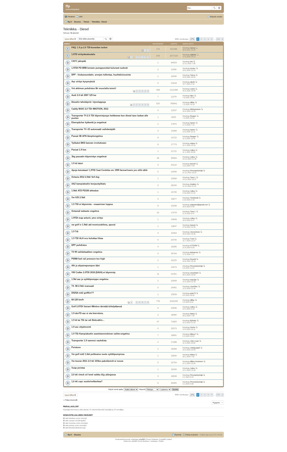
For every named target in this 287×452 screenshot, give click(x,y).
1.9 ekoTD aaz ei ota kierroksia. (87, 313)
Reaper (193, 116)
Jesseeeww (195, 232)
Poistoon (76, 347)
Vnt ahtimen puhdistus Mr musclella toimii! (93, 88)
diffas (192, 102)
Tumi (192, 239)
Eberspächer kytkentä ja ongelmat (88, 122)
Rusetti (193, 259)
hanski (192, 225)
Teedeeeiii (194, 198)
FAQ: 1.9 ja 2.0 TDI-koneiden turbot (89, 47)
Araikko (193, 184)
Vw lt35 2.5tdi (78, 197)
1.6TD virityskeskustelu (83, 54)
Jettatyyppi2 (195, 348)
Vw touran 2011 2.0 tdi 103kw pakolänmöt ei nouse (97, 361)
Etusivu (77, 435)
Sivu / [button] (192, 39)
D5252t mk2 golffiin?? (82, 293)
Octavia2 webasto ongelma (85, 211)
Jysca (192, 48)
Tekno (192, 75)
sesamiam (194, 273)
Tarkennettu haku (219, 8)
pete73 (193, 293)
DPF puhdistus (79, 245)
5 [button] (211, 39)
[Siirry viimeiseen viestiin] (196, 48)
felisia (192, 314)
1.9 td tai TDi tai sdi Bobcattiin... (87, 320)
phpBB (141, 439)
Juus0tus (194, 286)
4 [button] (208, 39)
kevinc (192, 68)
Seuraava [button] (222, 39)
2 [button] (201, 39)
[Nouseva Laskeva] (165, 389)
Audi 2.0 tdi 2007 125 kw (83, 95)
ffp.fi (70, 435)
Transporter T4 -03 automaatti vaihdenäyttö (93, 129)
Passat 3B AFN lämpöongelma (87, 136)
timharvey (194, 252)
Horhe (192, 327)
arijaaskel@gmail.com (199, 205)
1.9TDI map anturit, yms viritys (87, 218)
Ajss (192, 96)
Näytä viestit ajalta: (116, 389)
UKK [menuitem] (81, 17)
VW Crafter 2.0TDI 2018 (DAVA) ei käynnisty (93, 272)
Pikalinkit (71, 17)
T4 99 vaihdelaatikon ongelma (86, 252)
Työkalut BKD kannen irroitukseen (88, 143)
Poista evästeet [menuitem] (191, 435)
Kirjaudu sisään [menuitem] (216, 17)
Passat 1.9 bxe (78, 149)
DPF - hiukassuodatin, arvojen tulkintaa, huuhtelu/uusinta (101, 74)
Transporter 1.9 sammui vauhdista (88, 340)
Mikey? (193, 334)
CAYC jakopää (78, 61)
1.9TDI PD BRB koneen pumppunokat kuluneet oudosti (99, 68)
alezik (192, 82)
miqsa (192, 143)
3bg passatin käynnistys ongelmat (88, 156)
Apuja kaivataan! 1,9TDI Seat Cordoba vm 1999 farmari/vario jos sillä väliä (109, 170)
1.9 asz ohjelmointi (81, 327)
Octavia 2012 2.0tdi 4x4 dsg (85, 177)
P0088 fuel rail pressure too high (88, 259)
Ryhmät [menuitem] (178, 435)
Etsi (214, 8)
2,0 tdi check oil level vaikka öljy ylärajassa (93, 374)
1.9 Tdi (74, 231)
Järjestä (142, 389)
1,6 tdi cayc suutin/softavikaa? (86, 381)
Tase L (193, 177)
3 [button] (204, 39)
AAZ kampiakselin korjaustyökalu (88, 184)
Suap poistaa (78, 368)
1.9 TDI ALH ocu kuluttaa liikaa (87, 238)
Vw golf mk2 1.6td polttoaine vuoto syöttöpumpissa (97, 354)
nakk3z (193, 55)
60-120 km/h (77, 299)
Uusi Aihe (69, 38)
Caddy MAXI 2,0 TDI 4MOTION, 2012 (89, 109)
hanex (192, 123)
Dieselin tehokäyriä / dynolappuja (88, 102)
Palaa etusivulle (71, 400)
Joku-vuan (194, 341)
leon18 (192, 164)
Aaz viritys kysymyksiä (83, 81)
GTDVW (193, 246)
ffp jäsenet (74, 33)
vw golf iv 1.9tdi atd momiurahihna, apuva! (93, 224)
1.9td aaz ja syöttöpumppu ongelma (89, 279)
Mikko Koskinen (196, 361)
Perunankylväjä (196, 171)
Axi (191, 62)
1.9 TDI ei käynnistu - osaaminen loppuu (92, 204)
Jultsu (192, 150)
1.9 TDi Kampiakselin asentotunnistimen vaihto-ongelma (100, 333)
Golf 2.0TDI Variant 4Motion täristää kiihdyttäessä (96, 306)
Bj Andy (193, 321)
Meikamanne (195, 109)
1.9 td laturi (77, 163)
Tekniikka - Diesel (76, 29)
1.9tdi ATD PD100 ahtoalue (84, 190)
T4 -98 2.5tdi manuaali (82, 286)
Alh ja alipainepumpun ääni (85, 265)
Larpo (192, 89)
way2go (193, 280)
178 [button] (218, 39)
